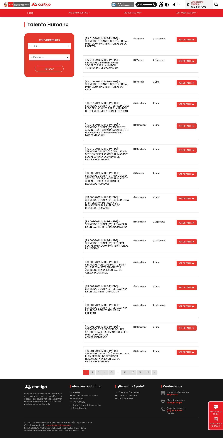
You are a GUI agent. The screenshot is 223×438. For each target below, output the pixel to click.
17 (132, 372)
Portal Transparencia (125, 4)
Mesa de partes (80, 408)
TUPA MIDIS (79, 401)
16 (125, 372)
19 (148, 372)
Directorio (78, 398)
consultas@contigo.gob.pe (58, 425)
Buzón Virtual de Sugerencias (87, 405)
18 (140, 372)
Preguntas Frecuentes (129, 392)
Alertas (76, 392)
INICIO (30, 13)
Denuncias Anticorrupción (85, 395)
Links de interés (126, 398)
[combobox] (79, 13)
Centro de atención (128, 395)
